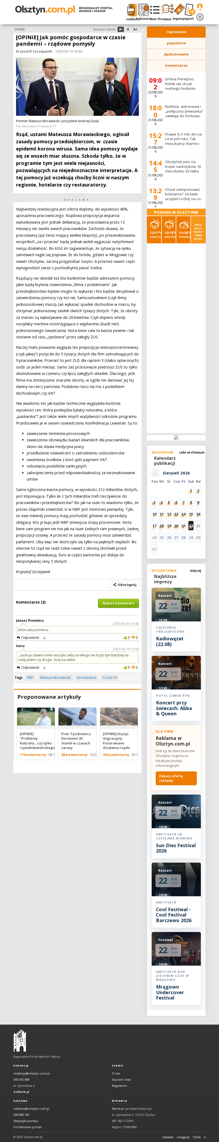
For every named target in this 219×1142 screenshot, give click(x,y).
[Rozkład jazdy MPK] (131, 12)
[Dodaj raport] (188, 12)
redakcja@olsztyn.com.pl (31, 1073)
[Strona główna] (64, 10)
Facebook (168, 1137)
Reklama (20, 1101)
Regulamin (119, 1086)
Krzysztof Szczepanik (34, 51)
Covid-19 (109, 677)
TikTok (197, 1137)
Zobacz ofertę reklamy (171, 778)
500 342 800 (21, 1079)
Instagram (183, 1137)
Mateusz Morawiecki (55, 677)
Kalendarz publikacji (165, 460)
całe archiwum (192, 452)
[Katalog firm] (156, 12)
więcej (195, 570)
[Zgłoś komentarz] (44, 637)
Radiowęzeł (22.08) (169, 641)
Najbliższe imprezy (165, 578)
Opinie (20, 29)
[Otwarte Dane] (167, 12)
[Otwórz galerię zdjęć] (77, 87)
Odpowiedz (30, 637)
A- (121, 29)
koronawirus (86, 677)
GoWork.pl (21, 1092)
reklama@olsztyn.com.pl (31, 1109)
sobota (155, 235)
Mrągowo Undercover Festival (170, 992)
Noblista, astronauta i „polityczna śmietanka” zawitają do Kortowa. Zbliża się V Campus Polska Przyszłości (184, 116)
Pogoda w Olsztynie (176, 212)
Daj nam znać (121, 1079)
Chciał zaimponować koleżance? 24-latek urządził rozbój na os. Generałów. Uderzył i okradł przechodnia (183, 199)
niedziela (170, 235)
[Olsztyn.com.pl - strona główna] (19, 1040)
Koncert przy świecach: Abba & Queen (174, 708)
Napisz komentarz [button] (118, 603)
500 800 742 (21, 1115)
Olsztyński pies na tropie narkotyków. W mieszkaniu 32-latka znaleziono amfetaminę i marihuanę (183, 173)
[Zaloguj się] (199, 7)
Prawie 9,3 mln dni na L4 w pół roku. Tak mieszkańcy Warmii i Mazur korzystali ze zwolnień (183, 143)
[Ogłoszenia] (143, 12)
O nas (116, 1073)
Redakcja (21, 1065)
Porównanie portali (27, 1127)
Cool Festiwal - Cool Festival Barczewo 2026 (173, 914)
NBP (30, 677)
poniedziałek (184, 235)
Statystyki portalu (25, 1121)
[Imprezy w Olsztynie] (177, 12)
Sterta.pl (118, 1109)
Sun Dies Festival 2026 (176, 848)
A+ (135, 29)
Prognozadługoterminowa (198, 231)
